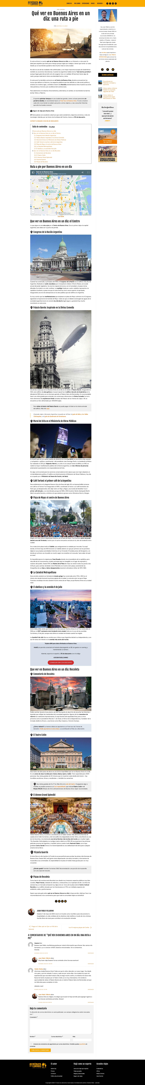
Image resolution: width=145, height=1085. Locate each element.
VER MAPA (61, 216)
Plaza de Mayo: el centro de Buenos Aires (47, 144)
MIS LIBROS (77, 3)
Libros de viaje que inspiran (81, 1068)
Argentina (62, 9)
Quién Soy (53, 1068)
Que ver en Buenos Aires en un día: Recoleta (46, 151)
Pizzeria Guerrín (40, 159)
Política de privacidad (57, 1076)
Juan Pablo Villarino (62, 26)
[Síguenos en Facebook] (110, 3)
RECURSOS (100, 3)
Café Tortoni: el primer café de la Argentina (48, 142)
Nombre (32, 1036)
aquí (48, 408)
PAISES (92, 3)
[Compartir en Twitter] (59, 901)
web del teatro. (70, 784)
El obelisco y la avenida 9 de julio (45, 148)
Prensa (53, 1071)
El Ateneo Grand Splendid (43, 157)
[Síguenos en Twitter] (113, 3)
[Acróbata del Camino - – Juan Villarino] (35, 3)
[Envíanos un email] (116, 3)
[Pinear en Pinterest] (65, 901)
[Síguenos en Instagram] (107, 3)
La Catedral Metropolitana (43, 146)
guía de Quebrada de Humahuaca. (55, 416)
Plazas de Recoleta (41, 162)
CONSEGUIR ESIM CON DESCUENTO (61, 662)
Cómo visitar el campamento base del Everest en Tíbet (109, 96)
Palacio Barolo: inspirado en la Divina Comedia (49, 137)
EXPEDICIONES (85, 3)
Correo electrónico (57, 1036)
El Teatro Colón (40, 155)
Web (74, 1036)
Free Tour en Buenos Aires (68, 101)
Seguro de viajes (78, 1076)
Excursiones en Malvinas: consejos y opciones (109, 83)
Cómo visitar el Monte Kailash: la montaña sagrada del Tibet (110, 89)
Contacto (53, 1073)
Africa (98, 1071)
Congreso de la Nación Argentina (45, 135)
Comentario (34, 1017)
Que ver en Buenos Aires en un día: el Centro (46, 133)
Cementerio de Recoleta (42, 153)
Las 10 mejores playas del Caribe (79, 927)
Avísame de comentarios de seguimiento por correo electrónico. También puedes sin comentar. (58, 1045)
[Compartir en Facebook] (56, 901)
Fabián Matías (38, 969)
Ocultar (52, 127)
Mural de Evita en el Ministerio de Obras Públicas (50, 140)
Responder (91, 953)
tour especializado (60, 786)
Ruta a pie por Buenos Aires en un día (44, 131)
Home (58, 9)
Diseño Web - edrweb (93, 1083)
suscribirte (82, 1044)
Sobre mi (69, 3)
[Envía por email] (62, 901)
